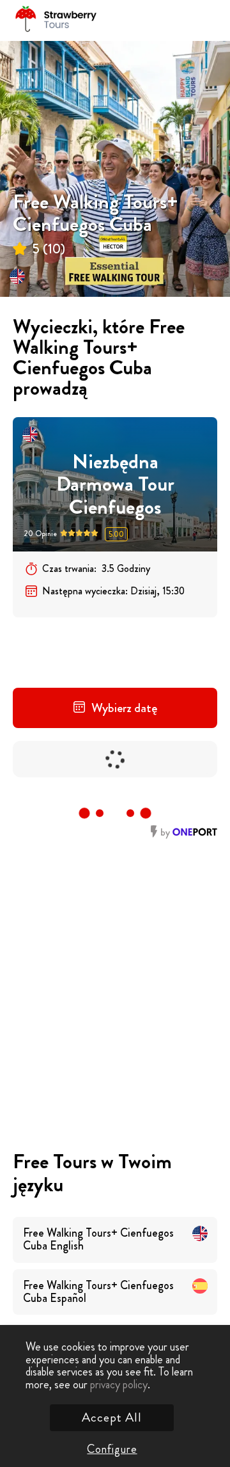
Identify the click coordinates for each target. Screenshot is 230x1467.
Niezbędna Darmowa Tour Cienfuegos (115, 484)
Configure (112, 1449)
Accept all (112, 1417)
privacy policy (119, 1384)
